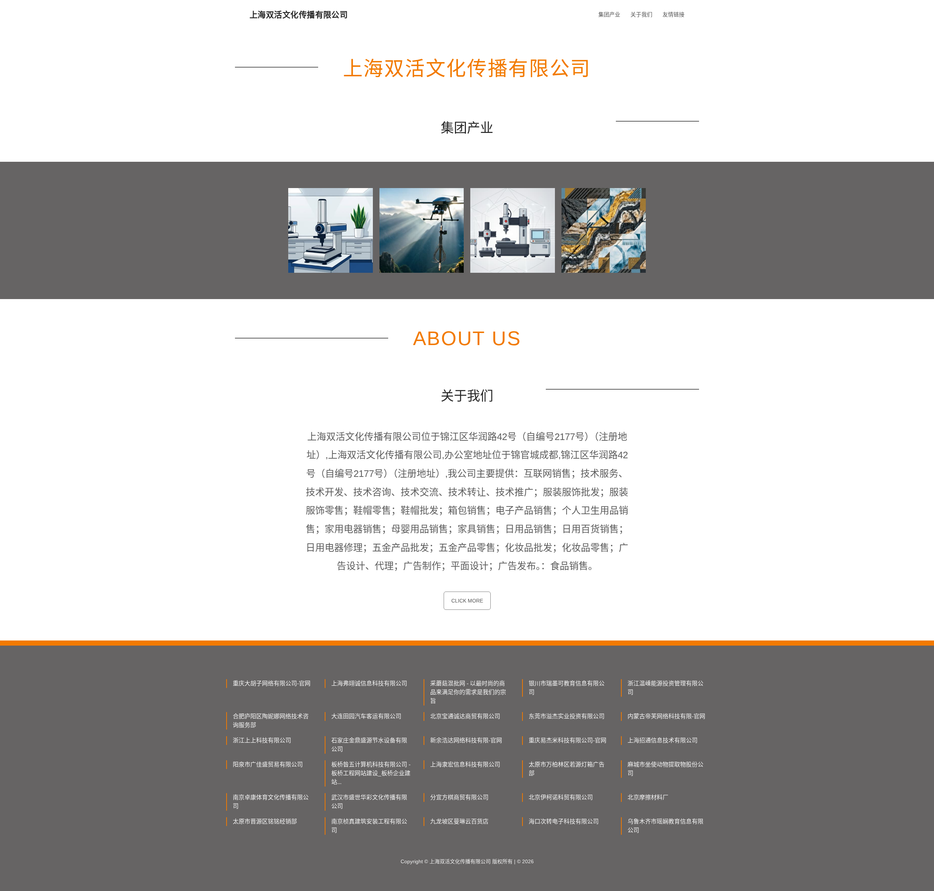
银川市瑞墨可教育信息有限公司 (567, 687)
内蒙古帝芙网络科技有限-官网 (666, 716)
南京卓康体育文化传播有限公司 (271, 801)
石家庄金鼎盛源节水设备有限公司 (369, 744)
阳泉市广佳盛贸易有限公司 (268, 764)
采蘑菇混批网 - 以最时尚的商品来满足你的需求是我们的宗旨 (468, 692)
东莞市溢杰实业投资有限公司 (567, 716)
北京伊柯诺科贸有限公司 (561, 797)
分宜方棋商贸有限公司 (459, 797)
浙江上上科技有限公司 (262, 740)
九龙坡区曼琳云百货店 (459, 821)
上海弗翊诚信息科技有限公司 (369, 683)
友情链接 (673, 14)
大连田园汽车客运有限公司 (366, 716)
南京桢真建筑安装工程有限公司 (369, 825)
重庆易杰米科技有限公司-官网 (567, 740)
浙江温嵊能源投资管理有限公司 (665, 687)
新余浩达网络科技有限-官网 (466, 740)
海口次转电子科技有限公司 (564, 821)
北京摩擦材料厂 (648, 797)
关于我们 (641, 14)
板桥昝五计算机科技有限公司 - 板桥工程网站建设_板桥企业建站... (370, 773)
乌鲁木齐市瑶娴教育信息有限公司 (665, 825)
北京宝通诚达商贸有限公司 (465, 716)
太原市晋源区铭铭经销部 (265, 821)
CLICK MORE (467, 601)
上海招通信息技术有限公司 (663, 740)
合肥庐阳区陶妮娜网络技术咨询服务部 (271, 720)
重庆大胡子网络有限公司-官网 (271, 683)
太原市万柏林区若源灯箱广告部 (567, 768)
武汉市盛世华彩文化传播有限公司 (369, 801)
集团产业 (609, 14)
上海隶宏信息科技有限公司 (465, 764)
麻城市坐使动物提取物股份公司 (665, 768)
